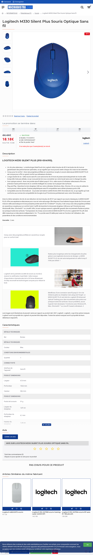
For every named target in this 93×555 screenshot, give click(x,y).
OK (88, 545)
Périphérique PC (26, 13)
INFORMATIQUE (12, 13)
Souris (37, 13)
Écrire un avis (10, 437)
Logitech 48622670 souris (12, 512)
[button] (15, 72)
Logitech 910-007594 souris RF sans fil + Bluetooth (76, 513)
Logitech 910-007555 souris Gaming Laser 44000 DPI (46, 513)
